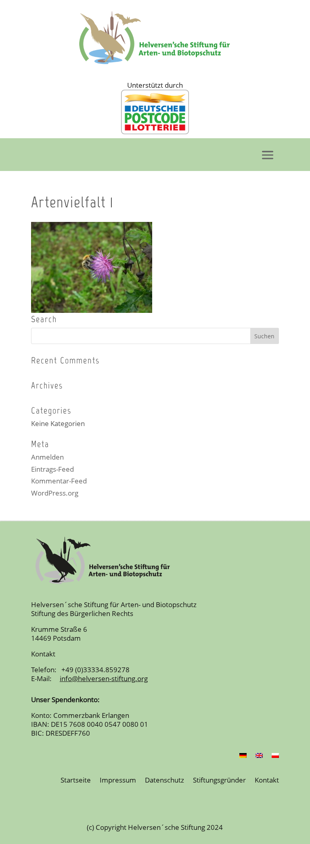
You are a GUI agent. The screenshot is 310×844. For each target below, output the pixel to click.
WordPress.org (54, 493)
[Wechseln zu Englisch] (259, 757)
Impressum (118, 780)
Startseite (76, 780)
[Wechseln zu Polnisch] (275, 757)
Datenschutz (164, 780)
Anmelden (47, 457)
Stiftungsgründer (219, 780)
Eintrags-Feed (52, 469)
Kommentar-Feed (59, 480)
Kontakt (267, 780)
